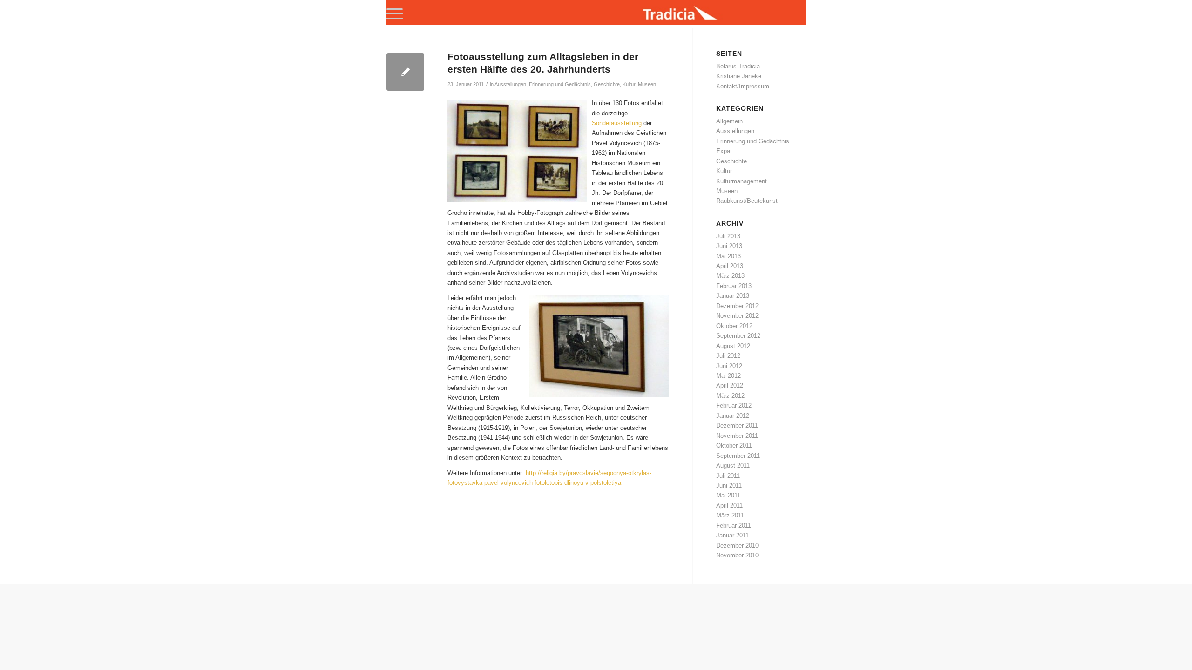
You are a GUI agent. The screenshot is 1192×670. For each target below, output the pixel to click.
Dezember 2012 (737, 305)
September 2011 (738, 455)
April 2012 (729, 385)
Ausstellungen (510, 84)
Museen (647, 84)
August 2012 (733, 345)
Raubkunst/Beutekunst (747, 200)
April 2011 (729, 505)
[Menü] (394, 14)
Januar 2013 (732, 295)
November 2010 (737, 555)
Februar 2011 (733, 525)
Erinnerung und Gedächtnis (560, 84)
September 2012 (738, 335)
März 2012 (730, 395)
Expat (724, 150)
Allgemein (729, 121)
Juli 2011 (728, 475)
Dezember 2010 (737, 545)
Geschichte (607, 84)
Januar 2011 (732, 535)
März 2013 (730, 275)
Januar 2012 (732, 415)
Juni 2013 (729, 245)
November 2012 (737, 315)
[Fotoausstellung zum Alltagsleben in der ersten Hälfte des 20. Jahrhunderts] (405, 72)
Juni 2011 (729, 485)
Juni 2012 (729, 365)
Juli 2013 (728, 236)
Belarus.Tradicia (738, 66)
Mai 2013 (728, 256)
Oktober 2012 (734, 325)
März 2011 (730, 515)
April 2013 (729, 265)
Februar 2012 (734, 405)
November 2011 (737, 435)
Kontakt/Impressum (742, 86)
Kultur (629, 84)
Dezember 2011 (737, 425)
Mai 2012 (728, 375)
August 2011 (733, 465)
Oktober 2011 (734, 445)
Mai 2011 (728, 495)
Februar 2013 (734, 285)
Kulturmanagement (741, 181)
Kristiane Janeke (738, 76)
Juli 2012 (728, 355)
